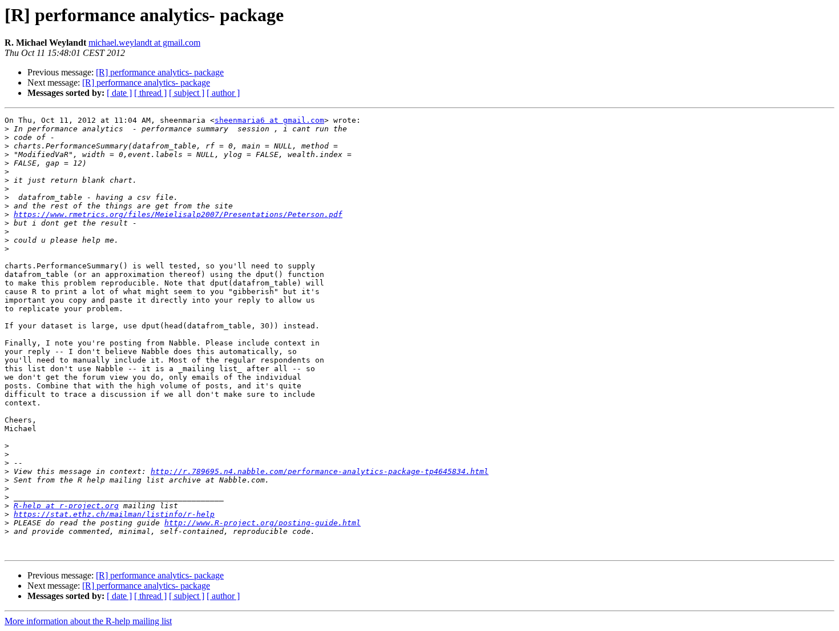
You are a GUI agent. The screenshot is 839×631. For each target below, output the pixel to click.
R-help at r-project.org (66, 505)
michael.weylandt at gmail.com (144, 42)
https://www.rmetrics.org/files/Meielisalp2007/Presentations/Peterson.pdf (178, 214)
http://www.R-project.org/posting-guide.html (262, 523)
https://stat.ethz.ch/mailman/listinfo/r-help (114, 514)
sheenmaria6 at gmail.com (269, 120)
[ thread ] (150, 93)
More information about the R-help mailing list (88, 621)
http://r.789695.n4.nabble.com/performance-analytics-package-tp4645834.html (320, 471)
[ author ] (223, 93)
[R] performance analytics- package (160, 72)
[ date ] (119, 93)
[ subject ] (186, 93)
